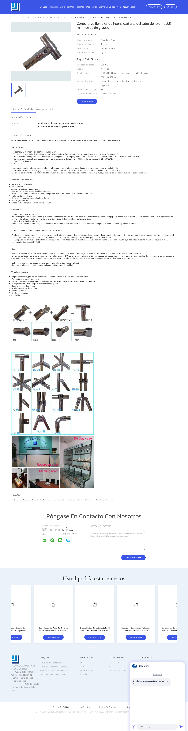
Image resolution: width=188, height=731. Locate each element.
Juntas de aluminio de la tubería (53, 666)
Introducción (85, 674)
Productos (53, 7)
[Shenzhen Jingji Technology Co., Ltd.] (46, 541)
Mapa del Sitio (84, 707)
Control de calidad (107, 7)
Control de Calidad (61, 707)
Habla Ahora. (154, 7)
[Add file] (133, 727)
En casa (43, 7)
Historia (83, 662)
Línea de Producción (117, 670)
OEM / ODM (114, 662)
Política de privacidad (108, 707)
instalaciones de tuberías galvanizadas (68, 500)
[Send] (181, 727)
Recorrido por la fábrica (86, 7)
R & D (111, 666)
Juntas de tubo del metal (50, 662)
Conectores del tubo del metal (53, 674)
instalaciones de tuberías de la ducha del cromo (31, 500)
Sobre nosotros (67, 7)
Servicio (83, 666)
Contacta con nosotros (127, 7)
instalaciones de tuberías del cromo (99, 500)
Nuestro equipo (87, 670)
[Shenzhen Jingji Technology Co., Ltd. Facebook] (13, 696)
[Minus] (181, 666)
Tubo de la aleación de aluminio (53, 670)
